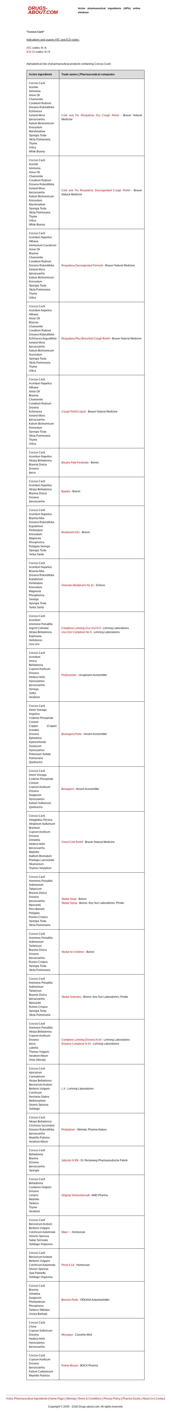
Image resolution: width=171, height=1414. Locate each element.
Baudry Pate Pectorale (75, 462)
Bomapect (67, 789)
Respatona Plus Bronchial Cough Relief (85, 338)
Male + (65, 1232)
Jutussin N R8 (69, 1160)
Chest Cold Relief (72, 842)
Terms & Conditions (90, 1398)
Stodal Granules (71, 996)
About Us (148, 1398)
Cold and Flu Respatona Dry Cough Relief (90, 115)
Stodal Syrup (69, 903)
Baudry (65, 491)
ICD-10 (30, 51)
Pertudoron (68, 1129)
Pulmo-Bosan (69, 1365)
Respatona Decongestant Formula (82, 265)
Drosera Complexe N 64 (76, 1043)
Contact (160, 1398)
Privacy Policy (112, 1398)
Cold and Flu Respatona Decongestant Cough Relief (95, 190)
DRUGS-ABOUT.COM (43, 10)
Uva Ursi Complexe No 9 (76, 632)
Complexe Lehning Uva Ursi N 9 (81, 628)
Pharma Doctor (131, 1398)
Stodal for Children (72, 951)
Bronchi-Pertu (69, 1299)
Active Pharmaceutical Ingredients (26, 1398)
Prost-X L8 (67, 1265)
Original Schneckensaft (75, 1195)
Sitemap (71, 1398)
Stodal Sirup (68, 899)
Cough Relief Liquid (73, 411)
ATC (29, 47)
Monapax (67, 1334)
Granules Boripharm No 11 (77, 585)
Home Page (56, 1398)
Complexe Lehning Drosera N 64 (81, 1039)
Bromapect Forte (71, 734)
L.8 (63, 1088)
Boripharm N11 (70, 532)
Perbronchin (68, 675)
